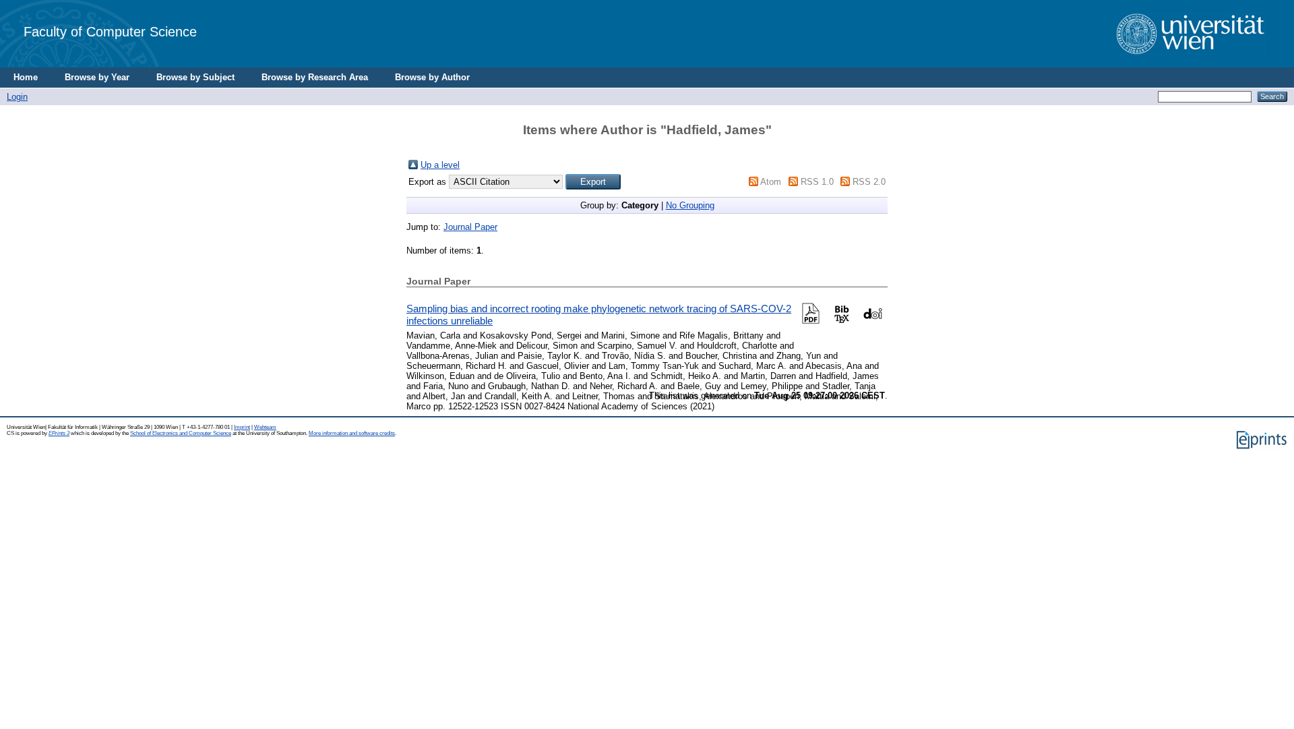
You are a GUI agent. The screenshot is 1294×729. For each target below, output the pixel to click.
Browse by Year (97, 77)
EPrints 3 (59, 433)
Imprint (242, 427)
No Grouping (690, 205)
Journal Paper (470, 227)
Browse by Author (432, 77)
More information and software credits (352, 433)
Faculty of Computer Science (110, 31)
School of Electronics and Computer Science (180, 433)
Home (25, 77)
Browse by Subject (195, 77)
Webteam (265, 427)
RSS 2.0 (869, 182)
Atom (770, 182)
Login (17, 97)
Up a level (440, 165)
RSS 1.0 (817, 182)
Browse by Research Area (314, 77)
